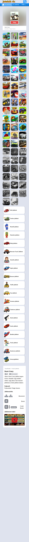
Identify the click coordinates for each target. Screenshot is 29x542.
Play (14, 22)
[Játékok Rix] (9, 1)
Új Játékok (16, 4)
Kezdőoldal (8, 4)
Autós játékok (15, 368)
